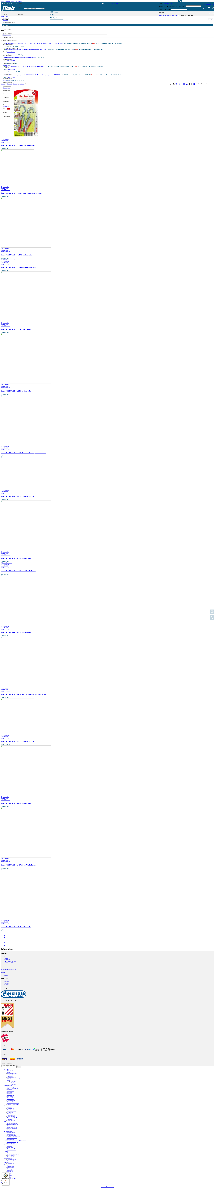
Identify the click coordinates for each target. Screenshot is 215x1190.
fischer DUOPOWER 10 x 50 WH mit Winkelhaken (18, 267)
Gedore (5, 14)
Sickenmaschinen (7, 86)
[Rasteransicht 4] (190, 84)
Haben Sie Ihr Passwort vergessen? (168, 15)
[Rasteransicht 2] (184, 84)
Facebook (6, 983)
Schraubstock (10, 1113)
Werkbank (9, 1119)
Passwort (165, 9)
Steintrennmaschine (11, 1148)
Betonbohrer (13, 1084)
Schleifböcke (10, 1112)
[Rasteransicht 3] (187, 84)
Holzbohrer (13, 1081)
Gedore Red (6, 18)
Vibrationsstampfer (7, 78)
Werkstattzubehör (11, 1116)
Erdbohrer (9, 1146)
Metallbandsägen (11, 1132)
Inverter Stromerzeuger (8, 63)
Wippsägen (9, 1093)
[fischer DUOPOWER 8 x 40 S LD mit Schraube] (17, 733)
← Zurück (210, 19)
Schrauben (5, 25)
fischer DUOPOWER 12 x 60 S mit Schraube (16, 329)
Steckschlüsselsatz (11, 1077)
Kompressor (10, 1152)
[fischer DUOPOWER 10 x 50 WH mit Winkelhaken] (8, 259)
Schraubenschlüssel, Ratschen (14, 1078)
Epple (4, 3)
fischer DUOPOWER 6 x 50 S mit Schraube (16, 632)
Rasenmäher (6, 101)
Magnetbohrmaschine (8, 51)
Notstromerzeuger (7, 59)
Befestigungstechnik (12, 1109)
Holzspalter (10, 1092)
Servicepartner (4, 975)
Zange (8, 1072)
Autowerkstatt (10, 1108)
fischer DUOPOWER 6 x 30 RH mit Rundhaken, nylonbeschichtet (23, 453)
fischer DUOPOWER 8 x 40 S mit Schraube (16, 803)
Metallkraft (20, 14)
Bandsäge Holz (10, 1091)
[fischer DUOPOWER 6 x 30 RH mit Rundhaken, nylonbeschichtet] (26, 445)
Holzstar (20, 3)
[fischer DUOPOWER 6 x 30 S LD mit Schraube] (17, 488)
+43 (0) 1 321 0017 (114, 3)
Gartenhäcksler (6, 90)
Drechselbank (10, 1096)
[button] (5, 142)
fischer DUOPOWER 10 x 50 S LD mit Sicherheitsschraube (21, 193)
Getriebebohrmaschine (8, 41)
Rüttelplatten (6, 67)
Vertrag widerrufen (107, 1186)
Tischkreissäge (10, 1099)
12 (4, 940)
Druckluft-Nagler (7, 29)
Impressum (7, 959)
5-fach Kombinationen (12, 1088)
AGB (5, 956)
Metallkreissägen (11, 1134)
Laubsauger (6, 97)
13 (4, 942)
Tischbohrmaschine (7, 55)
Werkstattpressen (11, 1115)
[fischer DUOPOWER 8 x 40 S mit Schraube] (26, 795)
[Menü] (8, 1173)
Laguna (20, 7)
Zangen (5, 112)
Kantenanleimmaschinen (13, 1103)
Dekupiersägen (10, 1095)
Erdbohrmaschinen (7, 74)
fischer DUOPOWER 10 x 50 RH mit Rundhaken (18, 145)
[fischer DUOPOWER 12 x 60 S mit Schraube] (26, 321)
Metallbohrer (14, 1083)
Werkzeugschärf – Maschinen (14, 1117)
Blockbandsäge (10, 1087)
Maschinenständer (11, 1111)
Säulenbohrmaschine (8, 37)
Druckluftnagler (11, 1155)
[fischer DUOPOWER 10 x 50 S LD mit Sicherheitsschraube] (17, 185)
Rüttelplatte (10, 1147)
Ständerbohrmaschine (8, 44)
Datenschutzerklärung (10, 961)
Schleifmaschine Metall (12, 1135)
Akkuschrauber (10, 1163)
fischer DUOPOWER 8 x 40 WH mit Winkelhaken (18, 865)
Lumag (20, 10)
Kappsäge (9, 1089)
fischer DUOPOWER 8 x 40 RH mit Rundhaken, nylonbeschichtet (23, 694)
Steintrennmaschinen (8, 71)
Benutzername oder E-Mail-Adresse (172, 6)
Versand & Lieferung (9, 963)
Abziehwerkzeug (7, 116)
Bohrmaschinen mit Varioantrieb (14, 1126)
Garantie (3, 972)
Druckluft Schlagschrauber (13, 1154)
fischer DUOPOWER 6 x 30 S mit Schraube (16, 558)
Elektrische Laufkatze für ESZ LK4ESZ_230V (51, 43)
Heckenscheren (6, 93)
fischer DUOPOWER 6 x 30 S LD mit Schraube (17, 496)
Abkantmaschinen (7, 82)
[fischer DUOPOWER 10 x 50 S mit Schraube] (26, 247)
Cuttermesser (10, 1076)
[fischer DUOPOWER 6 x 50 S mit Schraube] (26, 624)
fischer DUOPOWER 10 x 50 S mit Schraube (16, 255)
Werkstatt (5, 22)
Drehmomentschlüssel (31, 112)
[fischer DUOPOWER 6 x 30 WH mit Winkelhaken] (6, 563)
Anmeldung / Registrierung (10, 1178)
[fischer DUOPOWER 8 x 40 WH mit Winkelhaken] (26, 857)
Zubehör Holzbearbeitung (13, 1104)
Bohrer (8, 1080)
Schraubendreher (30, 109)
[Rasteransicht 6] (194, 84)
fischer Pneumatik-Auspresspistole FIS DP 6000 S (46, 74)
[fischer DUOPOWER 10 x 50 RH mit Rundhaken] (26, 137)
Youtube (6, 984)
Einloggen (161, 12)
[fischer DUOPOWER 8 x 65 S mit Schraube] (26, 919)
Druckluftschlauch (7, 33)
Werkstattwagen (11, 1120)
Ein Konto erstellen (169, 3)
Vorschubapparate (11, 1100)
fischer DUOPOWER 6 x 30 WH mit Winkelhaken (18, 571)
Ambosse (9, 1107)
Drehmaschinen (10, 1139)
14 (4, 943)
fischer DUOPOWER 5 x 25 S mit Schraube (16, 391)
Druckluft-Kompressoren (9, 22)
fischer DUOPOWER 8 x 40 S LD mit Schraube (17, 741)
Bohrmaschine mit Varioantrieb (10, 48)
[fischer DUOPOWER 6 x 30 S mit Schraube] (26, 550)
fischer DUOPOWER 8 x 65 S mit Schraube (16, 927)
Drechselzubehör (11, 1097)
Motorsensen (6, 104)
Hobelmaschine (10, 1101)
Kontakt (6, 958)
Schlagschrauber (7, 25)
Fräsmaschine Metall (12, 1138)
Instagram (6, 981)
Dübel (6, 109)
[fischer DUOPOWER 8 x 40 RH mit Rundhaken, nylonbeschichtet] (26, 686)
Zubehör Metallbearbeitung (13, 1136)
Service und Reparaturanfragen (9, 969)
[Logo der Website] (8, 11)
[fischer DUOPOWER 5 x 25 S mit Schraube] (26, 383)
